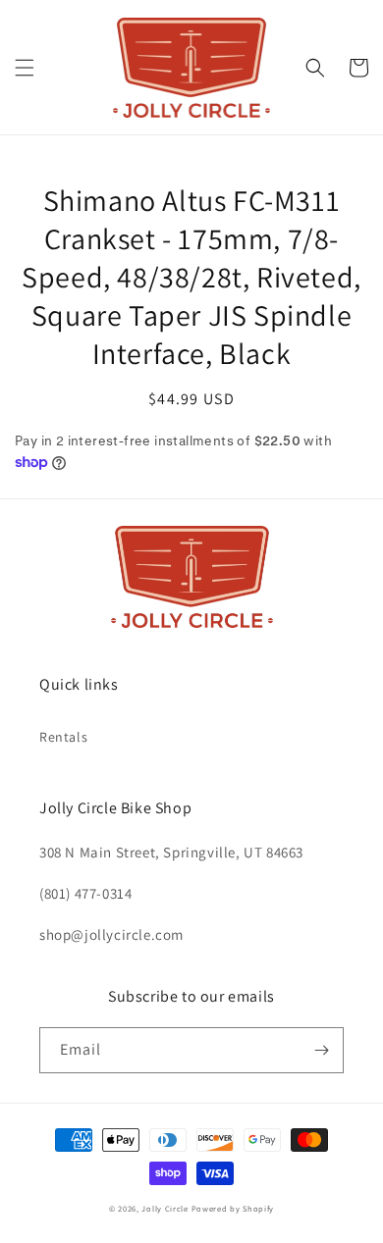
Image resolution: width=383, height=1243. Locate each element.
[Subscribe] (321, 1050)
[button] (24, 67)
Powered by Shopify (233, 1208)
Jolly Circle (164, 1208)
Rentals (63, 737)
